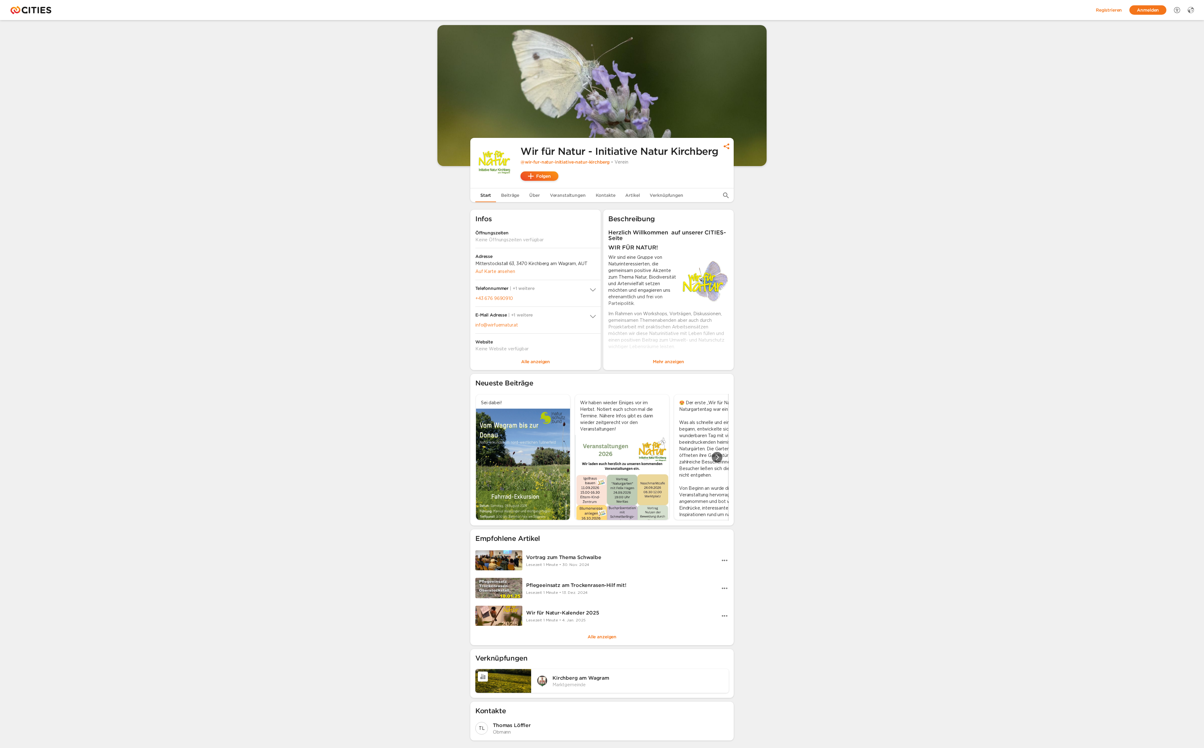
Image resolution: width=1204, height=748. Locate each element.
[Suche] (726, 195)
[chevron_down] (593, 290)
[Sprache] (1190, 10)
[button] (495, 163)
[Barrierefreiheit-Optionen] (1177, 10)
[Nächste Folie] (717, 457)
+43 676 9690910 (494, 298)
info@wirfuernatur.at (496, 324)
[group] (602, 457)
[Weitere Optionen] (725, 560)
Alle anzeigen (602, 637)
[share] (726, 146)
